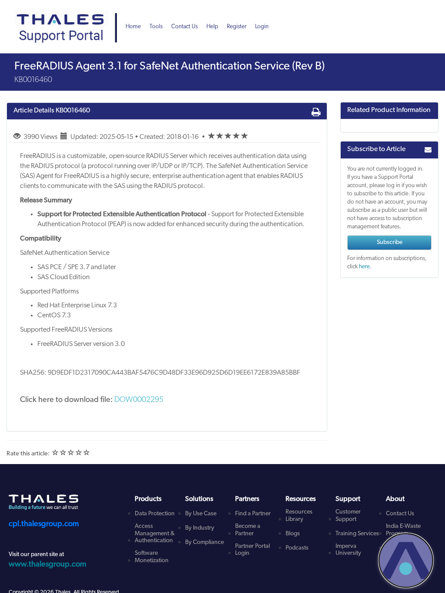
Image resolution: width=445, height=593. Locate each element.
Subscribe (389, 242)
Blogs (293, 533)
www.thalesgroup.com (47, 565)
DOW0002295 (138, 400)
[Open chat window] (406, 560)
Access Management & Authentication (155, 533)
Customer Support (348, 516)
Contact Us (184, 27)
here (364, 267)
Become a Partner (247, 530)
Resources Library (299, 516)
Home (133, 27)
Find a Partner (253, 514)
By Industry (199, 528)
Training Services (357, 533)
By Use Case (200, 514)
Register (236, 27)
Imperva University (348, 550)
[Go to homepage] (69, 17)
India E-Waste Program (403, 530)
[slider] (228, 137)
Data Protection (155, 514)
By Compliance (204, 542)
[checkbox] (211, 136)
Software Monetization (152, 557)
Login (262, 27)
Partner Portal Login (252, 550)
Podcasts (297, 548)
